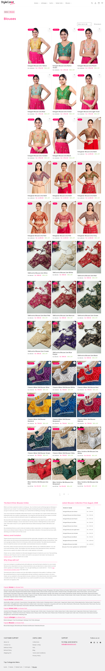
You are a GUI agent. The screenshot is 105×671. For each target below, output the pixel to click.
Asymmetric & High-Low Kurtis (11, 602)
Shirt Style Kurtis (18, 605)
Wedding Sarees (31, 596)
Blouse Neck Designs (9, 625)
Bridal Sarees (73, 590)
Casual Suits (26, 611)
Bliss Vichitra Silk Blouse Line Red (38, 483)
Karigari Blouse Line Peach (87, 66)
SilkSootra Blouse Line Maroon (63, 315)
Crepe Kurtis (64, 602)
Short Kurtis (26, 605)
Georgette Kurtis (15, 604)
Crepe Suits (80, 611)
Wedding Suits (23, 614)
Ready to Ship (37, 645)
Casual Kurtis (23, 602)
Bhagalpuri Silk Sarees (53, 590)
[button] (36, 3)
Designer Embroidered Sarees (23, 591)
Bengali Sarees (43, 590)
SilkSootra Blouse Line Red (87, 275)
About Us (6, 642)
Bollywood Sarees (64, 590)
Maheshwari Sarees (71, 593)
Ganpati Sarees (63, 591)
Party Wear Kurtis (84, 604)
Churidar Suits (50, 611)
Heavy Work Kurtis (24, 604)
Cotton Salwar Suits (60, 611)
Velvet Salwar (15, 614)
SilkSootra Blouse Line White (63, 272)
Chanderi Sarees (81, 590)
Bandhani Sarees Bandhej (31, 590)
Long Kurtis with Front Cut (56, 604)
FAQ (34, 647)
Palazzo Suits (38, 612)
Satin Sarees (76, 595)
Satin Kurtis (10, 605)
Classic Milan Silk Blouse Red (88, 387)
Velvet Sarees (22, 596)
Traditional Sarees (91, 595)
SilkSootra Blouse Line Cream (38, 351)
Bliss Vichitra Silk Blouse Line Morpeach (63, 483)
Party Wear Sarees (51, 595)
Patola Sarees (60, 595)
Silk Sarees (83, 595)
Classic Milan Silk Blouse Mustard (36, 420)
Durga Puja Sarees (53, 591)
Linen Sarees (62, 593)
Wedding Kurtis (49, 605)
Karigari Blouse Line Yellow (37, 66)
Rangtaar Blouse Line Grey (87, 235)
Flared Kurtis (96, 602)
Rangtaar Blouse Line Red (37, 235)
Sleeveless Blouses (39, 625)
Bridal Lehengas (8, 620)
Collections (36, 642)
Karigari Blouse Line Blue (36, 111)
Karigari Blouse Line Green (62, 111)
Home (6, 12)
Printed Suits (61, 612)
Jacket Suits (16, 612)
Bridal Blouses (18, 625)
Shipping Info (7, 653)
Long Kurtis (46, 604)
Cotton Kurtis (57, 602)
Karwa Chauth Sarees (33, 593)
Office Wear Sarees (23, 595)
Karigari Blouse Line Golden (37, 155)
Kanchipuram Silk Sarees (10, 593)
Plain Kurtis (92, 604)
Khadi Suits (22, 612)
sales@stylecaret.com (69, 644)
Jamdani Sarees (92, 591)
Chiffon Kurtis (40, 602)
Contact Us (7, 645)
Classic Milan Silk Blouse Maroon (86, 420)
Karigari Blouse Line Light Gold (88, 111)
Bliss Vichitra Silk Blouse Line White (88, 452)
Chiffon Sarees (90, 590)
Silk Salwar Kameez (92, 612)
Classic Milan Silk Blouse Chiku (64, 453)
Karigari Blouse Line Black (62, 155)
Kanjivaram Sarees (22, 593)
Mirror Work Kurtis (68, 604)
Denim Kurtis (71, 602)
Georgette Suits (8, 612)
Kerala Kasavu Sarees (45, 593)
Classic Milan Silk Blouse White (64, 387)
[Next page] (68, 494)
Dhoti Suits (86, 611)
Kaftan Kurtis (33, 604)
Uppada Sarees (14, 596)
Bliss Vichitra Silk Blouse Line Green (88, 483)
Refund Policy (8, 650)
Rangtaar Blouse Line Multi (87, 151)
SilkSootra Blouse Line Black (88, 355)
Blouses (11, 623)
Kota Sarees (55, 593)
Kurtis (11, 599)
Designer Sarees (36, 591)
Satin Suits (76, 612)
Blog (34, 650)
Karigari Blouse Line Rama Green (62, 67)
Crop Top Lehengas (18, 620)
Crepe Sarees (11, 591)
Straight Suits (7, 614)
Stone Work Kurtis (39, 605)
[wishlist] (49, 29)
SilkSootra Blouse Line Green (88, 315)
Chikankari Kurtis (48, 602)
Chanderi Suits (34, 611)
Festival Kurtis (89, 602)
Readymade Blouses (28, 625)
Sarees (11, 587)
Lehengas (12, 617)
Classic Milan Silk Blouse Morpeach (61, 420)
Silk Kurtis (32, 605)
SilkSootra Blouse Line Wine (37, 273)
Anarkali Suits (7, 611)
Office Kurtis (76, 604)
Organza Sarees (33, 595)
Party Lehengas (36, 620)
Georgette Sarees (71, 591)
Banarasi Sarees (8, 590)
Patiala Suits (54, 612)
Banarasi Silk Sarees (18, 590)
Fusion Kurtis (7, 604)
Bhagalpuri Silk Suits (17, 611)
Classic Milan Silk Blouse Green (39, 453)
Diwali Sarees (44, 591)
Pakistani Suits (30, 612)
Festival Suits (93, 611)
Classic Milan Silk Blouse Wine (38, 387)
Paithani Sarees (42, 595)
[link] (102, 3)
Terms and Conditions (39, 653)
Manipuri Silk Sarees (82, 593)
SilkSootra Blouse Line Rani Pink (39, 315)
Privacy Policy (37, 655)
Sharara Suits (82, 612)
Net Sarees (15, 595)
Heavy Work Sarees (82, 591)
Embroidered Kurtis (80, 602)
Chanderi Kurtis (32, 602)
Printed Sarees (68, 595)
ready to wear (8, 556)
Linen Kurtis (40, 604)
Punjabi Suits (69, 612)
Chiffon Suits (42, 611)
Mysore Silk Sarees (93, 593)
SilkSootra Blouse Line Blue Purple (62, 353)
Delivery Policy (8, 647)
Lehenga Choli (27, 620)
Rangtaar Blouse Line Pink (62, 235)
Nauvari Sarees (8, 595)
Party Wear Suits (46, 612)
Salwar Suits (13, 608)
